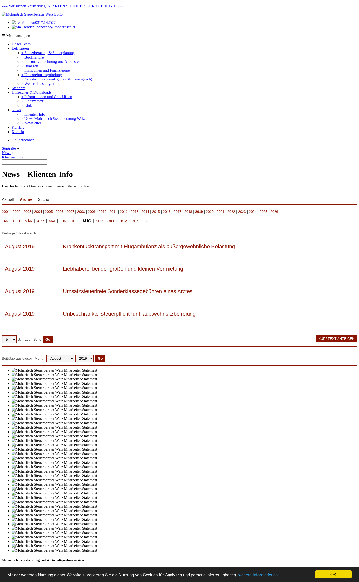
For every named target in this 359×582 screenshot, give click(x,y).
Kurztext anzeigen (336, 339)
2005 (49, 212)
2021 (220, 212)
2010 (102, 212)
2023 (242, 212)
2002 (17, 212)
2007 (70, 212)
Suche (43, 199)
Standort (18, 88)
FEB (16, 221)
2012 (124, 212)
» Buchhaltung (32, 57)
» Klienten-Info (33, 114)
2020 (210, 212)
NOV (123, 221)
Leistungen (20, 48)
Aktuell (8, 199)
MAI (52, 221)
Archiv (26, 199)
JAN (5, 221)
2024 (253, 212)
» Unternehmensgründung (41, 75)
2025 (263, 212)
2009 (92, 212)
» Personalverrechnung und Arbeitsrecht (52, 61)
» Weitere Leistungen (37, 83)
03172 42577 (45, 22)
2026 (274, 212)
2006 (59, 212)
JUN (63, 221)
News (16, 110)
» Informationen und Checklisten (46, 97)
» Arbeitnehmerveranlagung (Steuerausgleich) (56, 79)
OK (333, 574)
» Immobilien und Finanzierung (45, 70)
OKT (111, 221)
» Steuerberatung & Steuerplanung (48, 53)
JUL (74, 221)
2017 (177, 212)
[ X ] (146, 221)
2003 (27, 212)
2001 (6, 212)
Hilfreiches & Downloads (31, 92)
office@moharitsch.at (58, 27)
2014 (145, 212)
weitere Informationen (258, 575)
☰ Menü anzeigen (16, 36)
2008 (81, 212)
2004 (38, 212)
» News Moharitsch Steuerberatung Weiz (53, 119)
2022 (231, 212)
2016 (167, 212)
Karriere (18, 127)
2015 (156, 212)
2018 (188, 212)
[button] (33, 35)
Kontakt (18, 132)
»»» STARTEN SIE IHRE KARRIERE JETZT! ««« (63, 6)
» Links (27, 105)
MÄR (28, 221)
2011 (113, 212)
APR (40, 221)
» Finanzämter (32, 101)
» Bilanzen (29, 66)
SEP (99, 221)
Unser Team (21, 44)
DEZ (135, 221)
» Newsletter (31, 123)
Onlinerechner (23, 140)
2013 (134, 212)
